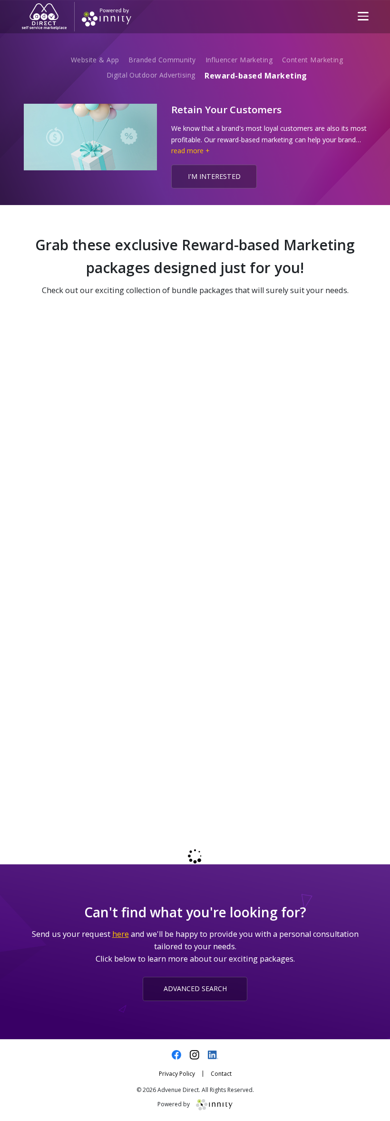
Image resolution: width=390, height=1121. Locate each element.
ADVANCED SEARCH (195, 988)
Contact (221, 1074)
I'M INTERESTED (214, 176)
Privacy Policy (177, 1074)
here (120, 934)
